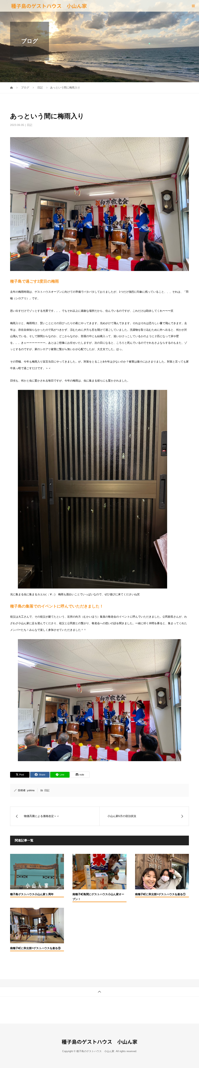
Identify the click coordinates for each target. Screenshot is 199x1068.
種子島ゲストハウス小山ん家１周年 (32, 894)
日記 (29, 124)
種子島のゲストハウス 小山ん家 (49, 5)
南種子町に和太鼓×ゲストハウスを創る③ (35, 948)
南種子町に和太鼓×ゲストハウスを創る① (160, 894)
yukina (30, 790)
